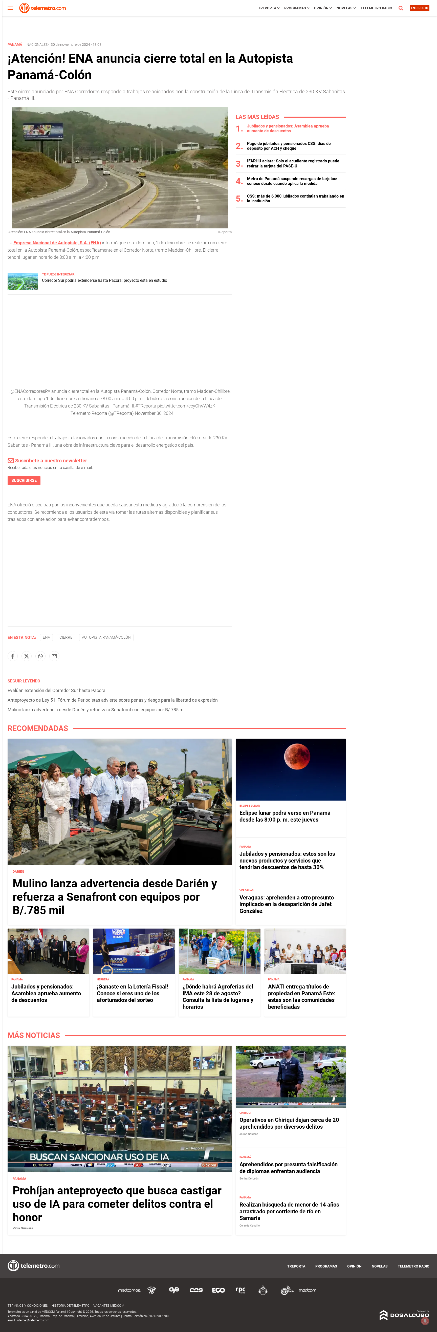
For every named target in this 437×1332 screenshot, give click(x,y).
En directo (419, 8)
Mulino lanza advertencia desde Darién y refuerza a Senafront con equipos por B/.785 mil (97, 709)
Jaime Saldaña (248, 1134)
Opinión (321, 8)
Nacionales (37, 44)
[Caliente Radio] (263, 1294)
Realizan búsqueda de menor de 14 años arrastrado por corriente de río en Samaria (289, 1211)
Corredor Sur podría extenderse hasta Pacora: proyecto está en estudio (104, 280)
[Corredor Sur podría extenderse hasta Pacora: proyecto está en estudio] (23, 288)
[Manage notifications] (425, 1321)
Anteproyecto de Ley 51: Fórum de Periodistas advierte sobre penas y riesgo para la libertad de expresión (113, 700)
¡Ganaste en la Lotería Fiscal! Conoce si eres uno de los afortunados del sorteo (132, 993)
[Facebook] (12, 656)
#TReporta (145, 406)
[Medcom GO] (129, 1294)
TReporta (267, 8)
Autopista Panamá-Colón (106, 637)
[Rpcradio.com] (241, 1294)
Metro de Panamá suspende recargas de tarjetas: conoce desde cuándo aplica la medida (292, 181)
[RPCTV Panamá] (152, 1294)
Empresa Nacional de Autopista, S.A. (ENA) (57, 242)
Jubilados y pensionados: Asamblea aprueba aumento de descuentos (288, 128)
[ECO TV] (218, 1294)
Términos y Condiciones (28, 1305)
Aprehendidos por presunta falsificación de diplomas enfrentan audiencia (288, 1167)
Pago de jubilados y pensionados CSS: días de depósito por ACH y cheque (289, 146)
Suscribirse (24, 480)
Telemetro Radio (376, 8)
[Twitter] (26, 656)
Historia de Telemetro (71, 1305)
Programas (295, 8)
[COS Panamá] (196, 1294)
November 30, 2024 (154, 413)
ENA (46, 637)
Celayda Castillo (249, 1225)
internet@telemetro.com (32, 1320)
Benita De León (248, 1178)
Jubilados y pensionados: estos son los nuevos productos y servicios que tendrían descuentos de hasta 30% (287, 860)
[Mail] (54, 656)
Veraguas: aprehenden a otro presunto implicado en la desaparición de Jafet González (286, 904)
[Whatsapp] (40, 656)
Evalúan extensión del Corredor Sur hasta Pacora (56, 690)
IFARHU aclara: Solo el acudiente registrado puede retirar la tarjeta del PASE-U (293, 163)
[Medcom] (307, 1294)
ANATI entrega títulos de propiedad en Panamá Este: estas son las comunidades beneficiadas (301, 996)
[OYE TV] (174, 1294)
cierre (66, 637)
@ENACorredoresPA (30, 391)
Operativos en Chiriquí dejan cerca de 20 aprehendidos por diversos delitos (289, 1123)
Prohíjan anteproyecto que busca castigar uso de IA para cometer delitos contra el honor (117, 1204)
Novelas (345, 8)
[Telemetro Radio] (285, 1294)
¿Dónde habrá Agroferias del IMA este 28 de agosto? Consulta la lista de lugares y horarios (218, 996)
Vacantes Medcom (108, 1305)
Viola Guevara (23, 1228)
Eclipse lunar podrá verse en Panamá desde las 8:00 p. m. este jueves (285, 816)
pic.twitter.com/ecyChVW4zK (186, 406)
